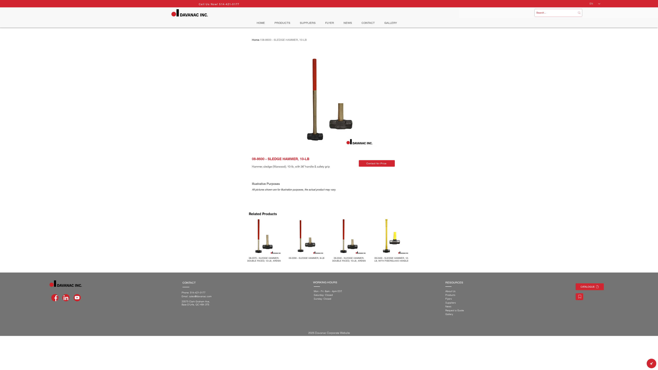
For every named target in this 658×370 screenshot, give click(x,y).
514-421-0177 (229, 4)
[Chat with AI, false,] (651, 363)
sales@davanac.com (200, 296)
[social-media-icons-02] (55, 297)
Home (255, 39)
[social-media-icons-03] (77, 297)
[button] (377, 163)
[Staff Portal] (579, 296)
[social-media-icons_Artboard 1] (66, 297)
